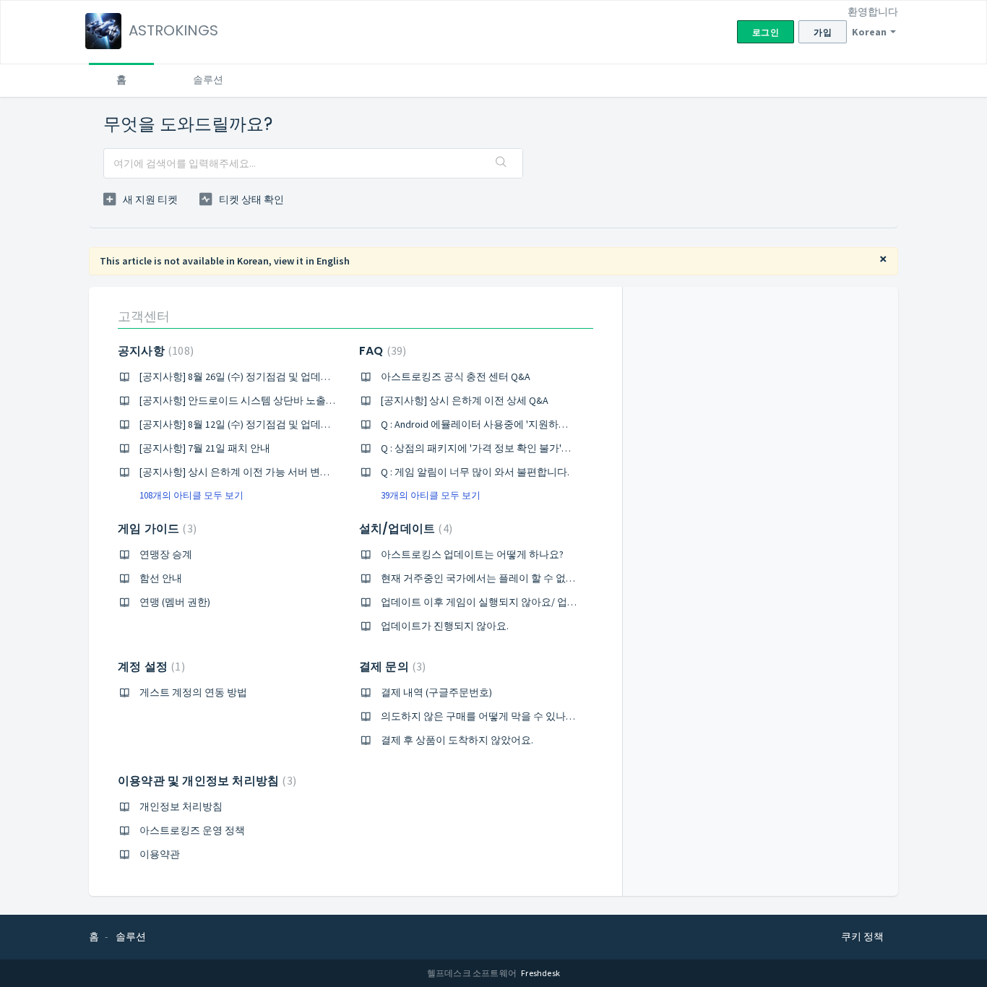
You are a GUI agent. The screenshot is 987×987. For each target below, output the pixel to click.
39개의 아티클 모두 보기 (430, 495)
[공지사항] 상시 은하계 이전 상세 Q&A (464, 400)
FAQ (380, 350)
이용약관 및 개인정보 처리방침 (205, 780)
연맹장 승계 (165, 554)
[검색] (501, 163)
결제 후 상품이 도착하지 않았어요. (457, 739)
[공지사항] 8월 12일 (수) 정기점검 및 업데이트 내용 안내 (262, 424)
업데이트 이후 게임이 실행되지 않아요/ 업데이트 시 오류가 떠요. (524, 601)
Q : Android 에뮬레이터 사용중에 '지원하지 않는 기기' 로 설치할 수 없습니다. (549, 424)
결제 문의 (391, 666)
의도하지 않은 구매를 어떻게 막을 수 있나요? (480, 716)
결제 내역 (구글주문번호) (436, 692)
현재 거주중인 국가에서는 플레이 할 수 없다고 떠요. (496, 578)
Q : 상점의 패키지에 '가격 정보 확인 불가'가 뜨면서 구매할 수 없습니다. (537, 447)
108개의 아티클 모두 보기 (191, 495)
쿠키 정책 (862, 936)
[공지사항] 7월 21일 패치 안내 (204, 447)
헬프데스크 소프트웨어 (472, 972)
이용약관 (159, 854)
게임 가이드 (155, 528)
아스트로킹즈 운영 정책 (192, 830)
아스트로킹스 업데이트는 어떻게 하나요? (472, 554)
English (333, 260)
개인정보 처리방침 (181, 806)
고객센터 (144, 316)
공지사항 (154, 350)
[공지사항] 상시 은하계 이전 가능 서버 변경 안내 (246, 471)
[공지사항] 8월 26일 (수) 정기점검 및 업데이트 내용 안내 (262, 376)
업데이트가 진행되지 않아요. (445, 625)
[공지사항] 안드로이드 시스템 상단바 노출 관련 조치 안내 (266, 400)
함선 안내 (160, 578)
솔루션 (208, 79)
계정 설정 (149, 666)
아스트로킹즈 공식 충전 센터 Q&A (455, 376)
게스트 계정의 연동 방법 (193, 692)
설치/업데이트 (404, 528)
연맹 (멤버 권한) (174, 601)
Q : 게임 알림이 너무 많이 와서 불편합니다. (475, 471)
